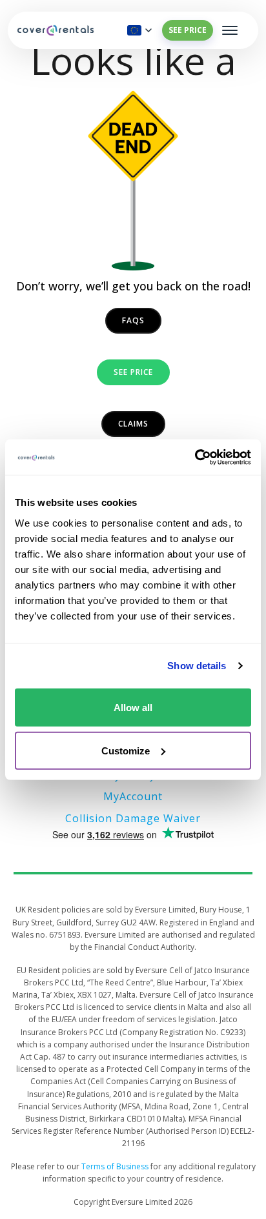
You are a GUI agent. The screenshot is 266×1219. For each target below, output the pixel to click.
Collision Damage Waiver (133, 818)
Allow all (133, 706)
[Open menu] (230, 30)
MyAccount (133, 796)
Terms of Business (114, 1166)
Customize (125, 750)
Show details (196, 665)
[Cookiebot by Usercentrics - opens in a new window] (194, 456)
